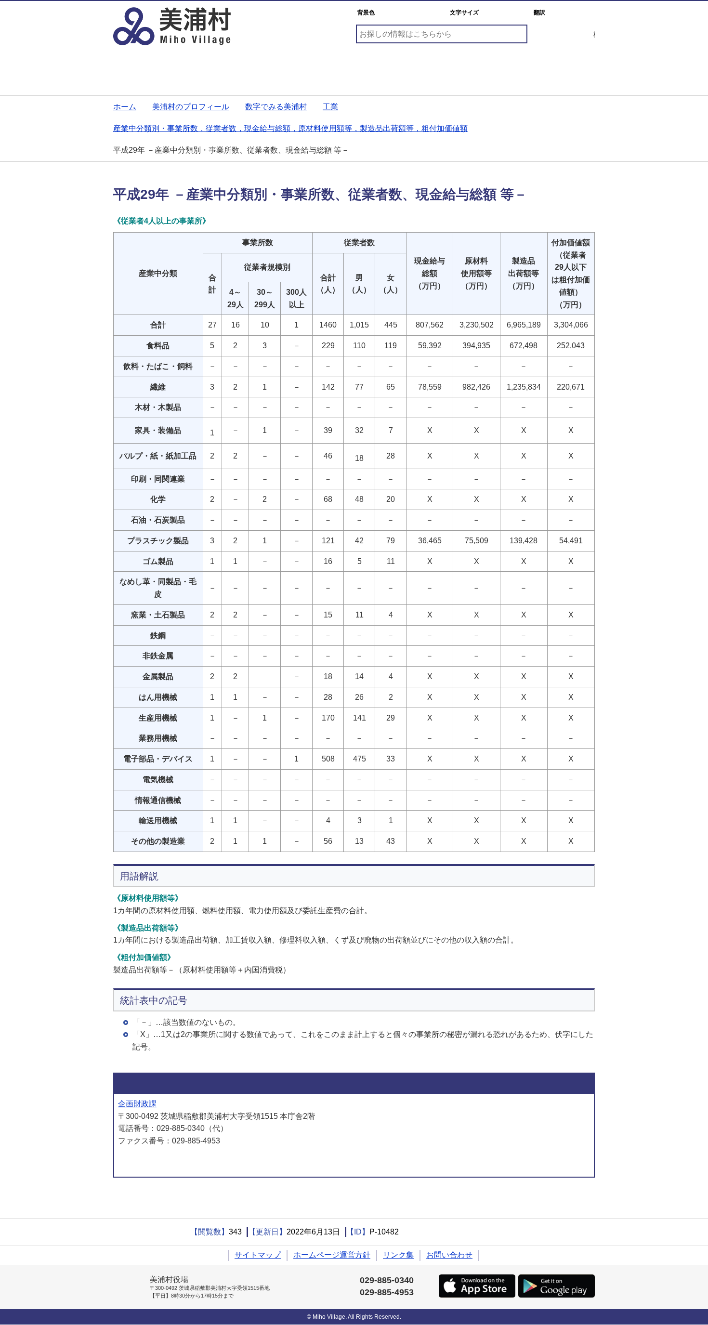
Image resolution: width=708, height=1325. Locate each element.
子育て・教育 (232, 67)
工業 (330, 107)
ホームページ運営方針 (331, 1255)
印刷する (151, 1232)
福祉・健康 (313, 67)
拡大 (517, 13)
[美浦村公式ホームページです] (172, 26)
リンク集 (398, 1255)
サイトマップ (258, 1255)
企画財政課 (137, 1104)
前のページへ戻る (130, 1200)
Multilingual (571, 13)
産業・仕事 (475, 67)
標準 (493, 13)
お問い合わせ (449, 1255)
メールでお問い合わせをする (169, 1161)
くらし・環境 (151, 67)
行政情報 (556, 67)
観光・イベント (394, 67)
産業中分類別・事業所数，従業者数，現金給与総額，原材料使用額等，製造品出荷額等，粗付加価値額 (290, 128)
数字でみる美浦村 (276, 107)
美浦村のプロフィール (190, 107)
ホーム (124, 107)
